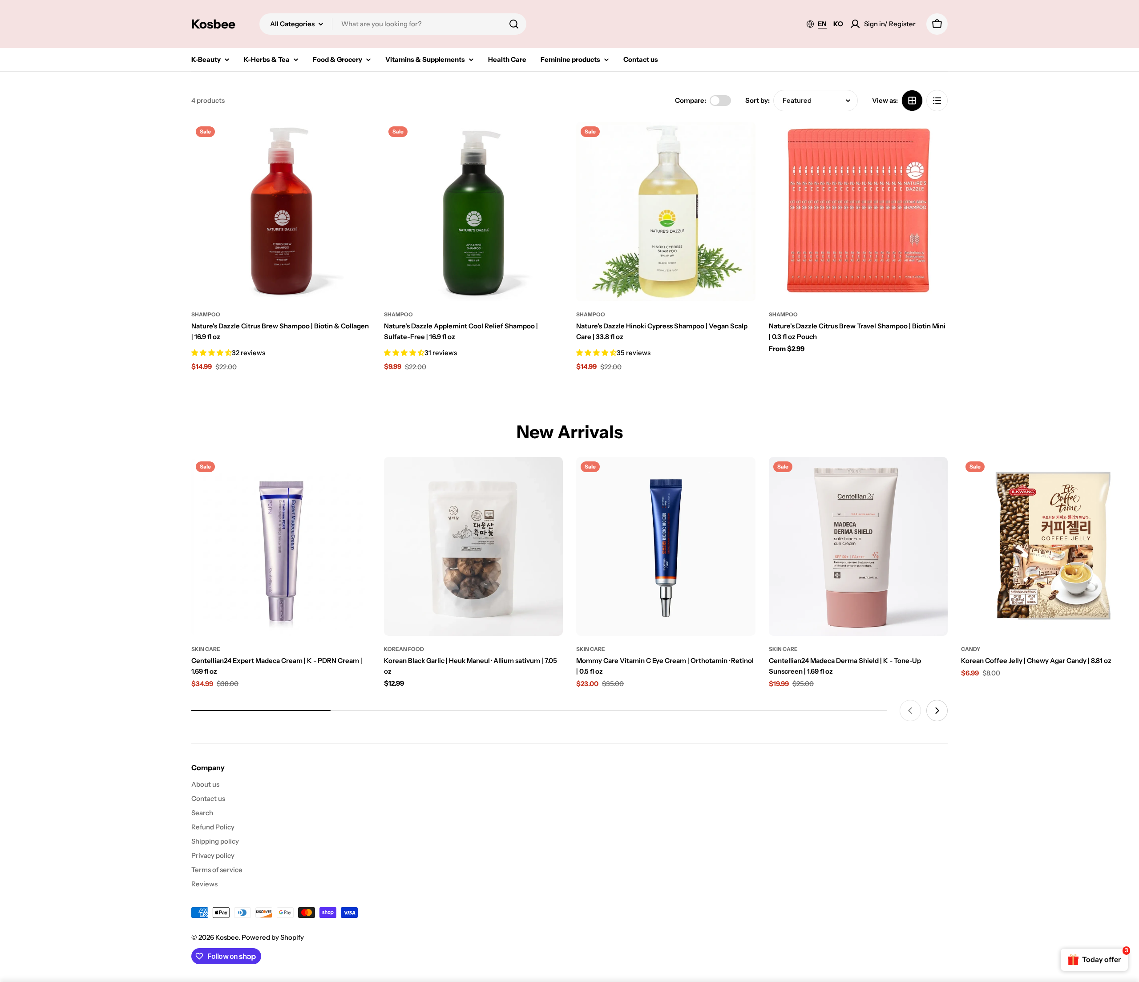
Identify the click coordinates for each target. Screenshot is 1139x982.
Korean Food (404, 649)
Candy (971, 649)
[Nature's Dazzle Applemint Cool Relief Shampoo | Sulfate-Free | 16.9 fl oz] (473, 211)
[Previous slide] (910, 710)
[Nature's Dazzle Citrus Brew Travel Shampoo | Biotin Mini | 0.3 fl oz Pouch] (858, 211)
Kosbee (213, 24)
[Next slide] (937, 710)
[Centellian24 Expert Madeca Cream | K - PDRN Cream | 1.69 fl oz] (281, 546)
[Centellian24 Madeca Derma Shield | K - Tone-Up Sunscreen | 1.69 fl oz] (858, 546)
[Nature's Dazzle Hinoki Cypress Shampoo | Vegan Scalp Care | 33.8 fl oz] (665, 211)
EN (822, 24)
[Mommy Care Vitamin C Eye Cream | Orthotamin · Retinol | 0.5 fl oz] (665, 546)
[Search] (514, 24)
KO (838, 24)
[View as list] (937, 100)
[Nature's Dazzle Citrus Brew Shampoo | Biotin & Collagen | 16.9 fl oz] (281, 211)
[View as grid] (912, 100)
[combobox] (392, 24)
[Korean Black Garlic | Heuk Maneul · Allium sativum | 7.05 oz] (473, 546)
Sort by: (757, 100)
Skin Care (205, 649)
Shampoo (205, 314)
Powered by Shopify (273, 937)
